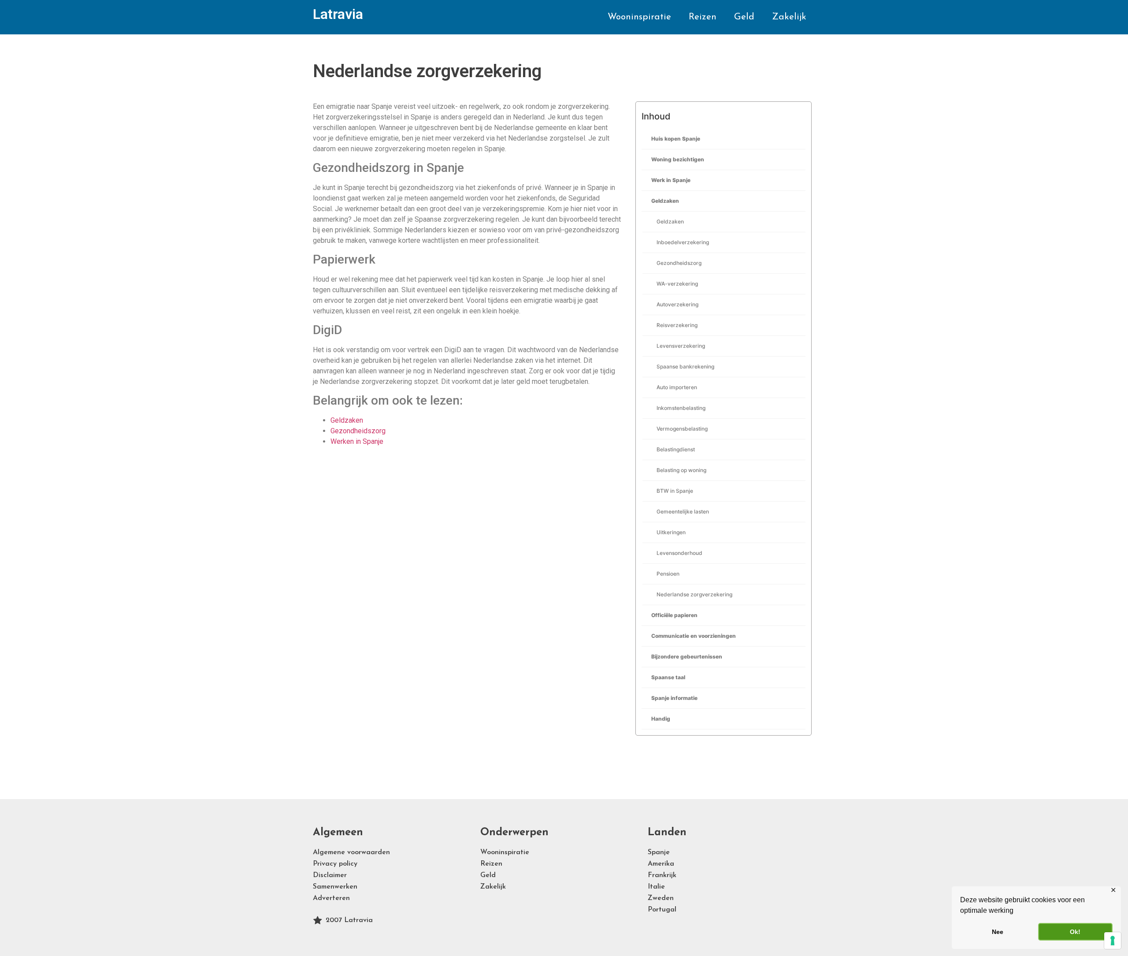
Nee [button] (997, 931)
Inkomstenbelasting (681, 408)
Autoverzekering (677, 304)
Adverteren (331, 898)
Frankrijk (662, 875)
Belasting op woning (681, 470)
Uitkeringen (671, 532)
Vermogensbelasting (682, 428)
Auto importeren (677, 387)
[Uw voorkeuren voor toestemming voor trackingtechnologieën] (1112, 940)
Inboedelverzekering (683, 242)
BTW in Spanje (675, 490)
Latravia (338, 14)
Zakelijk (789, 17)
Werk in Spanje (670, 180)
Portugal (662, 909)
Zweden (661, 898)
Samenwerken (335, 886)
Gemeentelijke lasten (683, 511)
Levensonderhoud (679, 553)
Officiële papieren (674, 615)
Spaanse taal (668, 677)
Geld (744, 17)
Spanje (659, 852)
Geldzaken (665, 200)
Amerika (661, 863)
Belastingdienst (676, 449)
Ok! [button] (1075, 931)
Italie (656, 886)
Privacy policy (335, 863)
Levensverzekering (681, 345)
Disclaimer (330, 875)
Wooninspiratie (639, 17)
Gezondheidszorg (679, 263)
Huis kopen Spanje (675, 138)
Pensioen (668, 573)
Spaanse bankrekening (685, 366)
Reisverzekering (677, 325)
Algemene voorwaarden (351, 852)
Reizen (702, 17)
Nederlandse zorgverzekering (694, 594)
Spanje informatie (674, 698)
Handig (660, 718)
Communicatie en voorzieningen (693, 635)
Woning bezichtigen (677, 159)
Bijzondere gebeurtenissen (686, 656)
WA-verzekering (677, 283)
